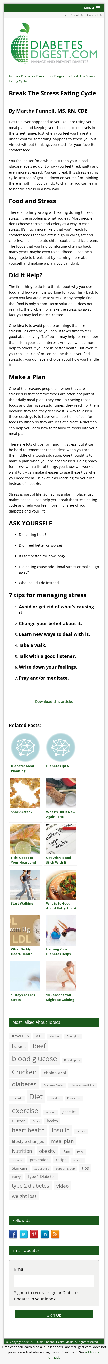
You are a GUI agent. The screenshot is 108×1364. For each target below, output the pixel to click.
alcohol (55, 1036)
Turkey (16, 1177)
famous (50, 1112)
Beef (39, 1045)
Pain (66, 1151)
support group (65, 1168)
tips (85, 1168)
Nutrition (22, 1150)
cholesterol (55, 1073)
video (62, 1185)
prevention (39, 1159)
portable (17, 1160)
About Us (77, 15)
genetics (69, 1111)
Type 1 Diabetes (41, 1176)
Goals (36, 1121)
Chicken (24, 1071)
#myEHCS (20, 1035)
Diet (36, 1097)
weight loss (24, 1195)
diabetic (17, 1098)
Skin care (19, 1168)
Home (62, 15)
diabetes (24, 1084)
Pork (80, 1152)
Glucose (19, 1120)
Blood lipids (72, 1060)
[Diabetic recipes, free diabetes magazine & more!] (54, 63)
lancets (81, 1131)
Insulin (61, 1130)
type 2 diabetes (30, 1185)
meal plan (62, 1141)
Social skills (41, 1168)
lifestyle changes (28, 1141)
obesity (47, 1150)
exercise (25, 1110)
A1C (39, 1035)
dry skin (55, 1098)
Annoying (73, 1036)
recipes (77, 1160)
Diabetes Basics (54, 1085)
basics (19, 1046)
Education (73, 1098)
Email (20, 1269)
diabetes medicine (82, 1085)
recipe (61, 1159)
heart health (28, 1130)
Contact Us (94, 15)
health (52, 1120)
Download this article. (54, 701)
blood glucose (34, 1058)
